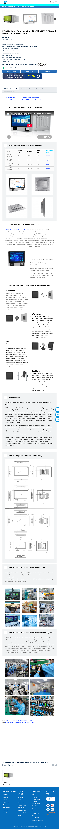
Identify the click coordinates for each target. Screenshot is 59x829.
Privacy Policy (42, 826)
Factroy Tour (21, 802)
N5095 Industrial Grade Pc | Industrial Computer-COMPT (20, 720)
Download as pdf (12, 71)
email (49, 71)
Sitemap (37, 826)
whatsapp (30, 71)
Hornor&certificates (22, 805)
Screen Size (38, 100)
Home (4, 7)
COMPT (7, 229)
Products (11, 7)
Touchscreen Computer (26, 7)
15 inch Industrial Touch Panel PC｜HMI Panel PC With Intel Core (20, 722)
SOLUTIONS (21, 797)
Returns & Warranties (23, 810)
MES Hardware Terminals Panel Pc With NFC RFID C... (7, 784)
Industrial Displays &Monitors (30, 97)
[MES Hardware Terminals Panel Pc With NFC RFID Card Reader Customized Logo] (8, 775)
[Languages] (51, 2)
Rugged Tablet (26, 100)
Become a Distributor (23, 812)
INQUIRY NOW (50, 798)
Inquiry (48, 160)
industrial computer (11, 100)
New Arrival (20, 800)
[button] (55, 19)
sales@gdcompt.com (37, 820)
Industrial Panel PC (11, 97)
